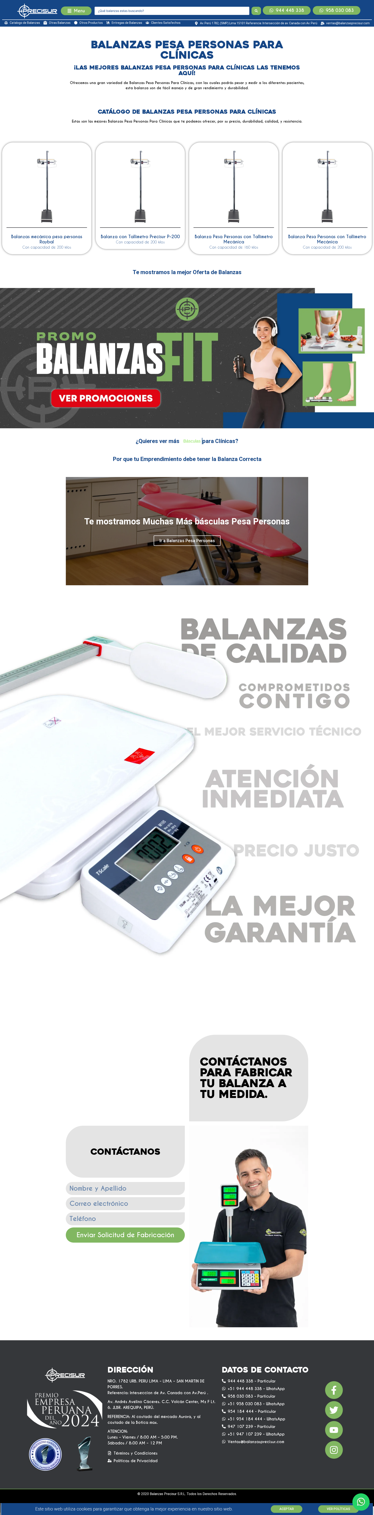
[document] (187, 757)
